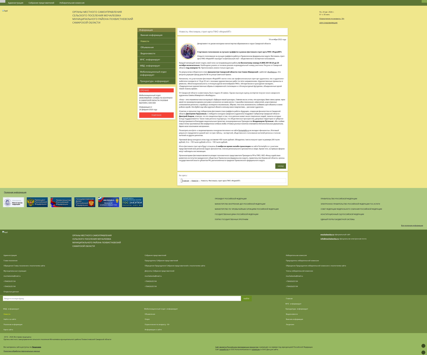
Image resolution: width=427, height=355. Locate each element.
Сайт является (221, 347)
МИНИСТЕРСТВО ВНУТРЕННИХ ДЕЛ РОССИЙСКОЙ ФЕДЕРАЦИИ (240, 204)
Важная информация (151, 35)
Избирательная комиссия (71, 2)
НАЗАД (280, 166)
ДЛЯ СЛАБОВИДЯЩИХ (328, 23)
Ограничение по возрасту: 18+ (331, 18)
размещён (256, 349)
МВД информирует (150, 65)
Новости (144, 41)
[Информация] (89, 1)
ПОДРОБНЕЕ (156, 115)
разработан (224, 349)
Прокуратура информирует (154, 81)
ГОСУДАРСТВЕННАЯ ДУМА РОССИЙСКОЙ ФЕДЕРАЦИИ (236, 214)
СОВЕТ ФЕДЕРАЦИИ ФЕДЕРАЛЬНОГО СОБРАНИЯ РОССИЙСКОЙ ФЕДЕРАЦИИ (351, 209)
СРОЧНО (144, 90)
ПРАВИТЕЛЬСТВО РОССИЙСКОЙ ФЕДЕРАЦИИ (339, 199)
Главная (185, 181)
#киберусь (272, 72)
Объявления (147, 47)
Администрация (15, 2)
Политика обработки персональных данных (22, 351)
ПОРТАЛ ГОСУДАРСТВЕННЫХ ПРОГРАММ (231, 219)
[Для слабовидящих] (424, 1)
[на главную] (2, 1)
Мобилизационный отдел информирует (154, 73)
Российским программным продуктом (242, 347)
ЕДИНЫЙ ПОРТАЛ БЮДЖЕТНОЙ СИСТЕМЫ (338, 219)
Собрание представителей (41, 2)
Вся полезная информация (412, 225)
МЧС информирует (150, 59)
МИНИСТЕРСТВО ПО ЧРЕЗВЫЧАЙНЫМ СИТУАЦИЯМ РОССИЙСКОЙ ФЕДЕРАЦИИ (247, 209)
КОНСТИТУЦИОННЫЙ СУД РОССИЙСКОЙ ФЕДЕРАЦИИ (342, 214)
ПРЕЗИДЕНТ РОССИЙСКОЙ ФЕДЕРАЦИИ (231, 199)
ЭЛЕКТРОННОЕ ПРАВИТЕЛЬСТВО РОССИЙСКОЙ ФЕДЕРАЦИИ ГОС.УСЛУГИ (350, 204)
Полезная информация (15, 192)
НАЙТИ (246, 298)
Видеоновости (147, 53)
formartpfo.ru (244, 130)
